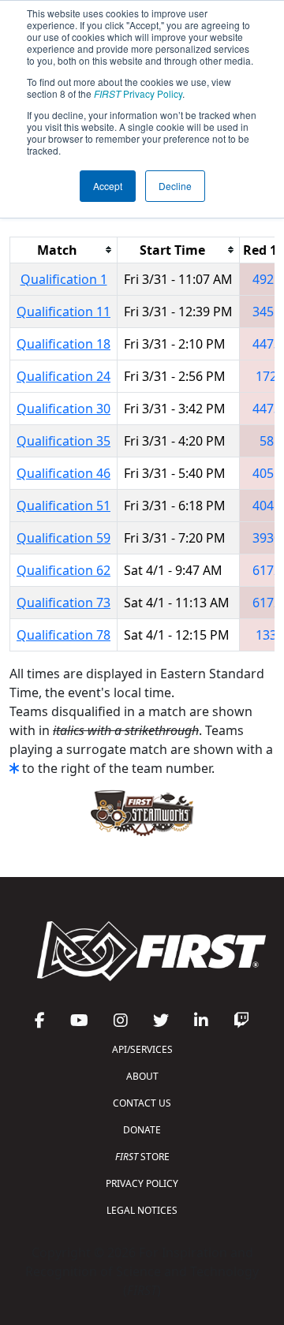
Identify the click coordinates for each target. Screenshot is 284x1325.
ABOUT (142, 1076)
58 (267, 441)
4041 (266, 505)
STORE (142, 1156)
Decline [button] (175, 185)
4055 (266, 473)
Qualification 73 (63, 602)
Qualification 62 (63, 570)
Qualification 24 (63, 376)
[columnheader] (64, 250)
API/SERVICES (142, 1049)
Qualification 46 (63, 473)
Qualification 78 (63, 635)
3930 (266, 538)
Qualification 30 (63, 408)
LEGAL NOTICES (142, 1210)
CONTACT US (142, 1103)
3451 (266, 311)
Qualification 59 (63, 538)
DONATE (142, 1130)
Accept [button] (107, 185)
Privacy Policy (138, 93)
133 (266, 635)
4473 (266, 344)
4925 (266, 279)
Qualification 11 (63, 311)
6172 (266, 570)
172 (266, 376)
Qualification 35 (63, 441)
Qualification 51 (63, 505)
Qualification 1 (64, 279)
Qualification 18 (63, 344)
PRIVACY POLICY (142, 1183)
